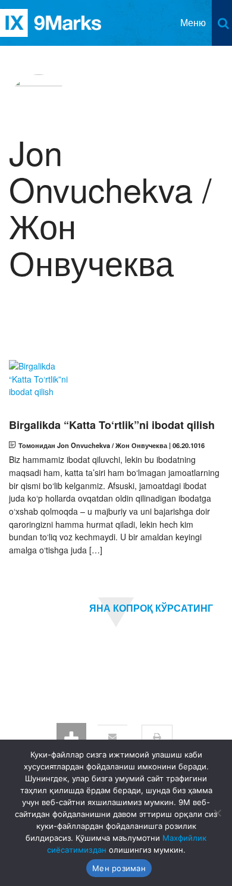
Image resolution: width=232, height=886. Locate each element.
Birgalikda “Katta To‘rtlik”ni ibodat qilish (112, 425)
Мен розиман (119, 868)
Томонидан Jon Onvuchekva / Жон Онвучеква (92, 445)
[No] (217, 813)
